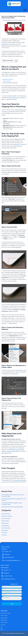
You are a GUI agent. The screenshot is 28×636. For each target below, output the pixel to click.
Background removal (8, 79)
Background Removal (7, 516)
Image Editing (5, 523)
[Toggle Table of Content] (15, 61)
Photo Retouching (6, 528)
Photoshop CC (17, 144)
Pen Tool (7, 111)
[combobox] (4, 592)
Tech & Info (4, 535)
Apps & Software (6, 513)
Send (11, 603)
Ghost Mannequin (6, 518)
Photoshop (16, 20)
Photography (5, 530)
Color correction (7, 81)
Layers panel (18, 370)
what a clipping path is (14, 97)
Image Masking (5, 525)
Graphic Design (5, 520)
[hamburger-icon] (25, 10)
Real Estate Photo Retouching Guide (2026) (12, 507)
